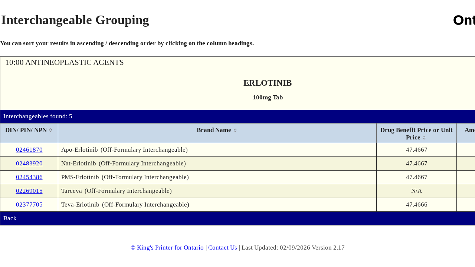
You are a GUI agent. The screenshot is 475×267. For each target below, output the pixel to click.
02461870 (29, 149)
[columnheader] (29, 133)
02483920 (29, 163)
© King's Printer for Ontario (167, 247)
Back (10, 218)
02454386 (29, 177)
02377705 (29, 204)
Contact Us (222, 247)
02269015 (29, 190)
